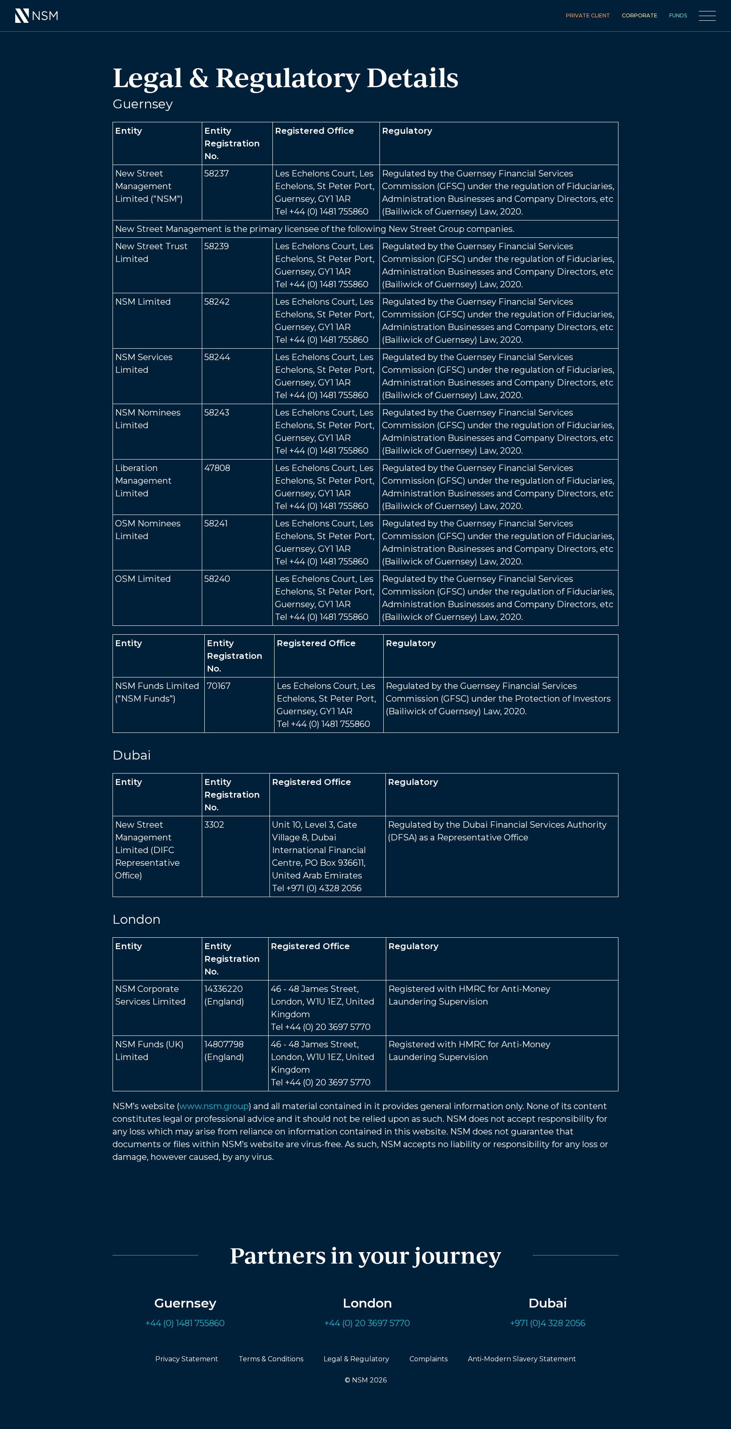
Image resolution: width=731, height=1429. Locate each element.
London (367, 1303)
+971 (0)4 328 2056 (547, 1323)
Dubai (547, 1303)
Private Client (588, 15)
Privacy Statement (186, 1359)
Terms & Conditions (271, 1359)
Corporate (639, 15)
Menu (707, 16)
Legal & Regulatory (356, 1359)
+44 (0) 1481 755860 (185, 1323)
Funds (678, 15)
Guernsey (185, 1303)
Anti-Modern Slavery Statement (522, 1359)
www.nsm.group (214, 1106)
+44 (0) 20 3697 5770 (367, 1323)
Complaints (428, 1359)
